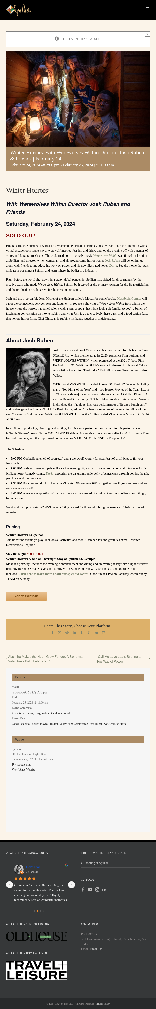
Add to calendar (26, 596)
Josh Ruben (112, 260)
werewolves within (115, 723)
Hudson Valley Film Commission (69, 723)
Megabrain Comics (129, 298)
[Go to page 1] (37, 911)
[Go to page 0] (34, 910)
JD (28, 867)
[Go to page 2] (40, 911)
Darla (113, 265)
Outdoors (56, 713)
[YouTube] (90, 890)
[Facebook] (83, 890)
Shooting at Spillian (96, 863)
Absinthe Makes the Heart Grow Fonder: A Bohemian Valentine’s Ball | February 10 (46, 658)
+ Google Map (23, 764)
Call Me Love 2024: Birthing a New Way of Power (118, 659)
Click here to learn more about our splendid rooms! (54, 574)
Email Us (96, 949)
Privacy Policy (103, 1003)
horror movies (40, 723)
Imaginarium (42, 713)
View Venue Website (23, 769)
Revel (66, 713)
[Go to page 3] (43, 911)
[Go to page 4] (47, 910)
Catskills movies (21, 723)
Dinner (29, 713)
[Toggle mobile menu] (148, 6)
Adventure (18, 713)
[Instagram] (97, 890)
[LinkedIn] (104, 890)
